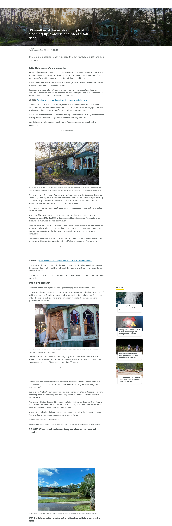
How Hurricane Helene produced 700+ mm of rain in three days (65, 261)
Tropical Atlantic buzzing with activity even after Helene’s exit (63, 100)
